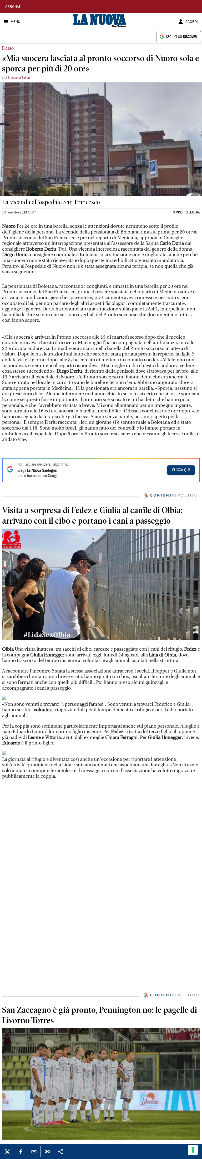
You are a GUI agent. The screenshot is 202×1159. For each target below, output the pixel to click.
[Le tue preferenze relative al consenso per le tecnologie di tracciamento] (193, 1150)
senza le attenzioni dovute (98, 226)
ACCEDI (191, 22)
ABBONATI (13, 7)
